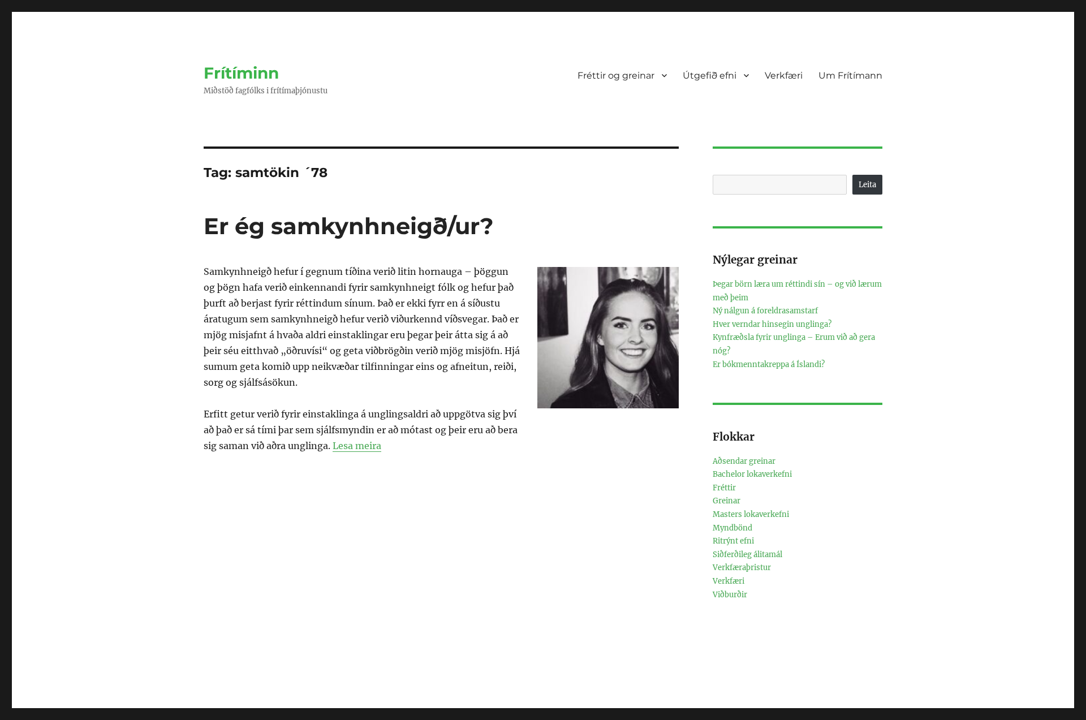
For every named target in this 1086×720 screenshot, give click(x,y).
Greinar (726, 501)
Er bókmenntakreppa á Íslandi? (769, 364)
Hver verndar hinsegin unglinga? (772, 324)
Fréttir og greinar (616, 75)
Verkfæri (784, 75)
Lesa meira (357, 445)
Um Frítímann (850, 75)
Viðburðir (730, 595)
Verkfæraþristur (742, 567)
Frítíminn (241, 73)
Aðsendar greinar (744, 461)
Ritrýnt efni (733, 541)
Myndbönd (732, 528)
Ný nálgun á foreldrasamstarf (765, 311)
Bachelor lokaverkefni (752, 474)
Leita (867, 184)
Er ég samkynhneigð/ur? (349, 226)
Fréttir (724, 488)
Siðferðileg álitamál (747, 554)
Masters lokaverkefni (751, 514)
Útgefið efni (709, 75)
